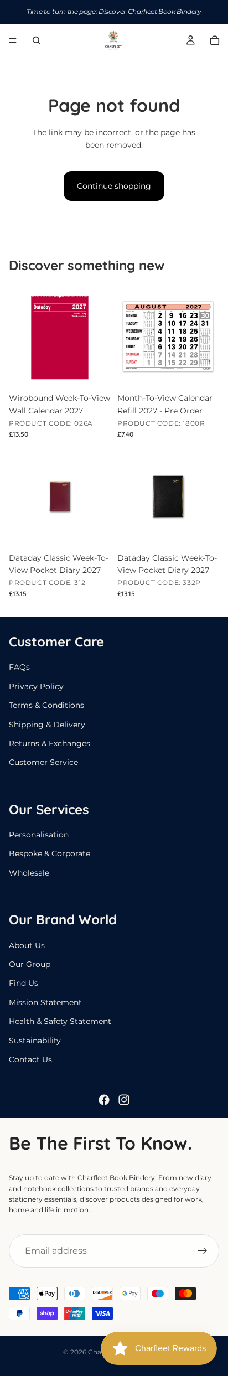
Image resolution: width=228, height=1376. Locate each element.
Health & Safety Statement (60, 1021)
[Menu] (12, 40)
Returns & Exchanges (49, 743)
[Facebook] (104, 1099)
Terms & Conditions (46, 705)
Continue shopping (114, 186)
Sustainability (35, 1041)
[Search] (36, 40)
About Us (27, 945)
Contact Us (30, 1059)
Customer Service (43, 762)
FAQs (19, 667)
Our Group (29, 964)
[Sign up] (202, 1251)
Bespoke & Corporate (49, 853)
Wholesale (29, 873)
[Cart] (215, 40)
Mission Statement (45, 1002)
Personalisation (39, 835)
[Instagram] (124, 1099)
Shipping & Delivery (47, 724)
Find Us (23, 983)
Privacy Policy (36, 686)
